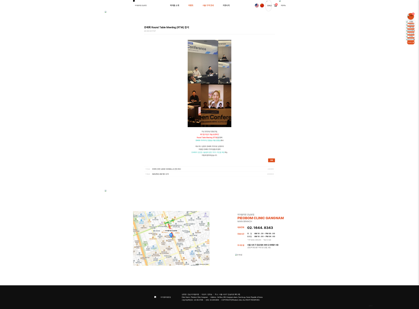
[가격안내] (410, 25)
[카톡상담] (410, 27)
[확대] (207, 234)
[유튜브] (410, 36)
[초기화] (207, 242)
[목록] (273, 31)
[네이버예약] (410, 30)
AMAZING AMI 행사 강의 (160, 174)
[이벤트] (410, 22)
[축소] (207, 238)
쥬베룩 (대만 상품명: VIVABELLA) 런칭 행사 (166, 169)
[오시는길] (410, 33)
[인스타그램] (410, 39)
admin (371, 306)
